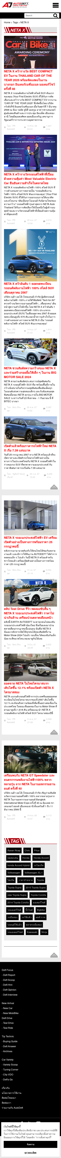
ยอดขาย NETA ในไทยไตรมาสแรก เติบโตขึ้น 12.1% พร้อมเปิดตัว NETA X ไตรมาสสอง (29, 687)
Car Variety (7, 1059)
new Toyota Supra (17, 895)
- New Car (7, 1008)
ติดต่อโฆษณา (9, 1097)
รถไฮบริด (39, 865)
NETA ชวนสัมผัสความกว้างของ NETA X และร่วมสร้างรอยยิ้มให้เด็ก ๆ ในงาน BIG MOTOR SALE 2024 (30, 372)
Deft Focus (7, 970)
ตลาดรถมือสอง (34, 924)
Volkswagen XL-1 (33, 872)
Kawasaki (32, 932)
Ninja (44, 932)
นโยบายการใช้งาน (11, 1093)
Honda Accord (41, 857)
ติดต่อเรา (6, 1102)
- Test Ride (7, 1027)
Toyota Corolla (38, 895)
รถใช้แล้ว (27, 917)
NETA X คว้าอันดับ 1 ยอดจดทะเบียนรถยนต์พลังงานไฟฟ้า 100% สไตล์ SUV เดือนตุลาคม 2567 (29, 287)
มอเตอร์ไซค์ (39, 902)
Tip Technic (8, 1036)
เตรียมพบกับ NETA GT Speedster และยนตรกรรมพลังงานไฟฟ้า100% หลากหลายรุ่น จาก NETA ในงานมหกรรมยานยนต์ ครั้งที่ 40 (29, 781)
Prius (37, 850)
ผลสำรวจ (40, 917)
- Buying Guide (9, 1041)
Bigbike (41, 910)
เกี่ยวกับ (6, 1088)
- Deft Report (8, 975)
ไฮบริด (10, 880)
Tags (15, 22)
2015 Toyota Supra (36, 887)
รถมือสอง (12, 917)
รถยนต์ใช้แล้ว (14, 924)
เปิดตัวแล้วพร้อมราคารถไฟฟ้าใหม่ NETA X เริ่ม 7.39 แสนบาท (30, 448)
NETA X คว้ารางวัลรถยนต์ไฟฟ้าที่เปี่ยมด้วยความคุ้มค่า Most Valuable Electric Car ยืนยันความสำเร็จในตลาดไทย (30, 178)
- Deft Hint (7, 984)
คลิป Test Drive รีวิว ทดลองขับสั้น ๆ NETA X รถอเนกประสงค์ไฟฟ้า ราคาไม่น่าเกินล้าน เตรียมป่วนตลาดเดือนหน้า (29, 613)
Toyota (40, 880)
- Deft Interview (9, 994)
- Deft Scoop (8, 980)
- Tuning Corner (10, 1069)
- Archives (7, 1051)
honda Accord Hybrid (18, 865)
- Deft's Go (7, 1079)
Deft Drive (7, 1018)
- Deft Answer (9, 1046)
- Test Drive (8, 1023)
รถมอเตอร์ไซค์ (15, 932)
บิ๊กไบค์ (29, 910)
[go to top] (54, 486)
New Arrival (8, 1003)
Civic (27, 850)
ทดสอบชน (12, 857)
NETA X (24, 22)
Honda (25, 857)
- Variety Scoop (10, 1064)
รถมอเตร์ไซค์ (14, 910)
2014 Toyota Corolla (18, 902)
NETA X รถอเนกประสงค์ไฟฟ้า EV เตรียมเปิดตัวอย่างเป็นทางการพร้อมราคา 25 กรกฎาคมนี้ (30, 541)
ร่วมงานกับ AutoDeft (12, 1107)
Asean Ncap (13, 850)
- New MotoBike (10, 1013)
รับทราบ (30, 1144)
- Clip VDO (7, 1074)
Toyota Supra (14, 887)
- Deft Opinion (9, 989)
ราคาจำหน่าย (26, 880)
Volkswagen (13, 872)
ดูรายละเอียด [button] (30, 1152)
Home (7, 22)
